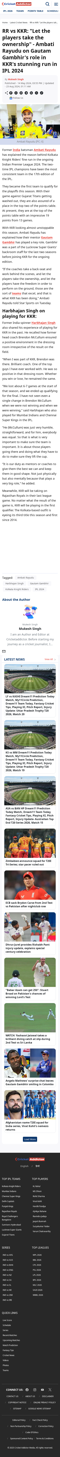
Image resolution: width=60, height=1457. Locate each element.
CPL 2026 (37, 1265)
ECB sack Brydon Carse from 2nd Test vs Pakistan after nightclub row (29, 904)
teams (16, 293)
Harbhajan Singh (44, 323)
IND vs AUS (8, 1260)
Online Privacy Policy (44, 1402)
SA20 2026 (37, 1290)
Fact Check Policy (40, 1420)
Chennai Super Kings (11, 1196)
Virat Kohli (37, 1201)
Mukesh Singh (16, 79)
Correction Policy (45, 1426)
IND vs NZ (7, 1275)
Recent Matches (10, 1335)
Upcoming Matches (11, 1340)
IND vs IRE (7, 1300)
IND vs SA (7, 1280)
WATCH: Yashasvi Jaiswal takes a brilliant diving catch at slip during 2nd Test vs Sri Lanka (28, 1039)
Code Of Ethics (31, 1432)
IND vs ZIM (8, 1295)
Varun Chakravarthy (42, 1231)
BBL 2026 (37, 1260)
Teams (20, 10)
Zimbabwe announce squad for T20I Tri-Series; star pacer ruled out (28, 862)
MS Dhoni (37, 1191)
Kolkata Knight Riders (17, 589)
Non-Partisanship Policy (20, 1426)
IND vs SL (7, 1285)
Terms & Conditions (45, 1438)
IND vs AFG (8, 1255)
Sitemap (17, 1408)
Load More (30, 1139)
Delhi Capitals (8, 1201)
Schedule (7, 1325)
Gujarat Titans (8, 1234)
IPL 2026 (7, 10)
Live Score (7, 1320)
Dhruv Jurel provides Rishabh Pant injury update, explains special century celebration (28, 948)
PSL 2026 (37, 1270)
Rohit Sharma (39, 1196)
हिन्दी (38, 1166)
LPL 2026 (37, 1275)
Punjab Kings (7, 1206)
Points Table (35, 10)
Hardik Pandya (39, 1206)
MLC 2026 (37, 1285)
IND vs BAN (8, 1265)
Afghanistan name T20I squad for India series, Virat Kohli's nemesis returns (27, 1126)
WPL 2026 (37, 1255)
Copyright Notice (17, 1402)
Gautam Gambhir (39, 583)
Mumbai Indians (9, 1191)
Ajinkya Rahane (39, 1211)
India (16, 150)
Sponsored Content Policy (21, 1438)
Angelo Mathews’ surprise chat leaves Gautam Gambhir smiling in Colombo (30, 1082)
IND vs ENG (8, 1270)
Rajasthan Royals (9, 1211)
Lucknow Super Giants (12, 1229)
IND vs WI (7, 1290)
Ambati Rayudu (45, 150)
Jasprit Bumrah (39, 1221)
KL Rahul (36, 1186)
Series (5, 1330)
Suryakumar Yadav (41, 1226)
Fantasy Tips (8, 1350)
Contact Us (12, 1396)
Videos (6, 1360)
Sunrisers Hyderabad (11, 1224)
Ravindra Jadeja (40, 1216)
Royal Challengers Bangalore (10, 1218)
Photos (6, 1365)
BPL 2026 (37, 1280)
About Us (30, 1396)
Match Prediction (10, 1345)
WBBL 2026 (38, 1295)
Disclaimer (47, 1396)
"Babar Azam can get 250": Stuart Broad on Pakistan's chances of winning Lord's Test (27, 993)
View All (49, 659)
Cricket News (8, 1355)
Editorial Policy (18, 1420)
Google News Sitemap (39, 1408)
